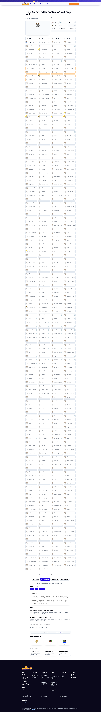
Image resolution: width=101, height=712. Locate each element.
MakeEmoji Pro (25, 683)
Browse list (24, 702)
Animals (62, 675)
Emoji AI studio (25, 677)
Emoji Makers (31, 8)
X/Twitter (74, 674)
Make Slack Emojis (44, 696)
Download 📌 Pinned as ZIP (57, 574)
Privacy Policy (34, 709)
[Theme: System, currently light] (78, 1)
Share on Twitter (55, 579)
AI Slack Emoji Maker (45, 682)
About (23, 675)
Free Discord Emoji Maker (45, 695)
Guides (23, 687)
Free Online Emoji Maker (26, 695)
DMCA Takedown (26, 686)
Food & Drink (63, 677)
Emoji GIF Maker (34, 677)
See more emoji (36, 579)
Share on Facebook (64, 579)
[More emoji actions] (36, 38)
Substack (74, 675)
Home (26, 8)
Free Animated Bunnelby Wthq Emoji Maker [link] (43, 8)
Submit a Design (25, 684)
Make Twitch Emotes (63, 696)
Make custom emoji (45, 579)
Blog (23, 689)
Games (62, 676)
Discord (74, 677)
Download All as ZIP (43, 574)
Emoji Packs (24, 678)
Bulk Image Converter (55, 678)
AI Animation (25, 681)
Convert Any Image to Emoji (26, 696)
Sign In (66, 3)
